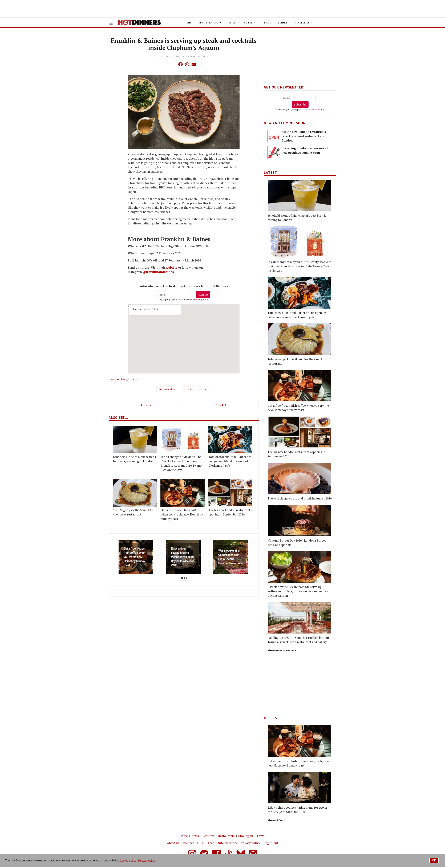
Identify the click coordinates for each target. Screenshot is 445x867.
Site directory (227, 843)
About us (173, 843)
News (195, 836)
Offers (232, 22)
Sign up (203, 294)
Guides (248, 22)
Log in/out (271, 843)
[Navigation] (111, 23)
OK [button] (434, 860)
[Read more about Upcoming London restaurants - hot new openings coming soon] (274, 152)
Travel (267, 22)
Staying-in (245, 836)
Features (209, 836)
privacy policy (200, 299)
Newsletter (302, 22)
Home (188, 22)
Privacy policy (250, 843)
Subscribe (300, 104)
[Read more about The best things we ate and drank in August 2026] (300, 478)
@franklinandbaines (158, 272)
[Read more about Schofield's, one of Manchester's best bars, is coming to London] (135, 439)
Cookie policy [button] (127, 860)
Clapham (188, 389)
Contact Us (190, 843)
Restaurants (226, 836)
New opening (167, 389)
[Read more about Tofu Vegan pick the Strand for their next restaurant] (135, 492)
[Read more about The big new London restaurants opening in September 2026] (230, 492)
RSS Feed (208, 843)
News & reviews (208, 22)
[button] (173, 64)
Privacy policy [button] (146, 860)
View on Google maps (123, 379)
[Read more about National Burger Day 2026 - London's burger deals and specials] (300, 520)
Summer (283, 22)
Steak (204, 389)
